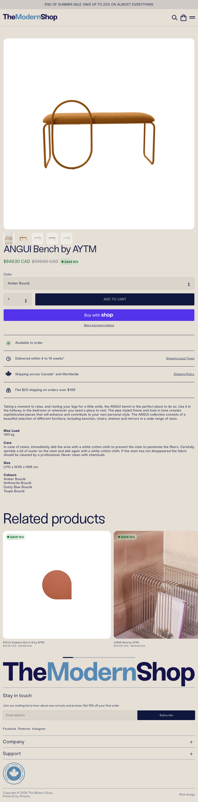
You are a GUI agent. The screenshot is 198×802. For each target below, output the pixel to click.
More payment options (99, 325)
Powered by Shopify (16, 796)
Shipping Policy (184, 374)
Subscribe (166, 715)
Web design (187, 794)
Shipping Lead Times (180, 358)
